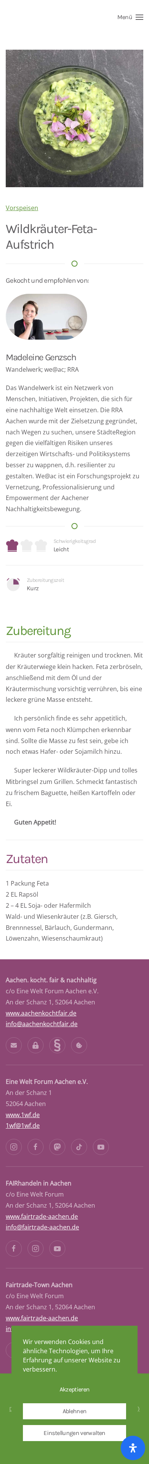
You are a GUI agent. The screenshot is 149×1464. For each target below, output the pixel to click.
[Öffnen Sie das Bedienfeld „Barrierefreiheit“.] (133, 1448)
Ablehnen (75, 1411)
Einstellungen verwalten (74, 1432)
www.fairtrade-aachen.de (42, 1216)
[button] (130, 17)
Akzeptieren (75, 1389)
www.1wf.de (23, 1115)
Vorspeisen (22, 208)
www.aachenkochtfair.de (41, 1013)
